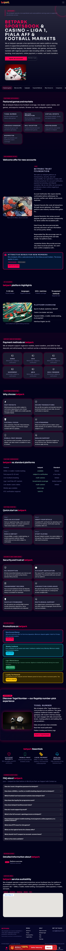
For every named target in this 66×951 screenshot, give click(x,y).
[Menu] (63, 2)
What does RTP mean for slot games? (17, 825)
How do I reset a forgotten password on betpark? (21, 786)
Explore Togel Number (42, 734)
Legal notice (29, 937)
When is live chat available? (14, 839)
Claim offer (9, 638)
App (40, 934)
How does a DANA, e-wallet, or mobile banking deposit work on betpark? (29, 791)
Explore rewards (11, 679)
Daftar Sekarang (36, 947)
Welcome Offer (18, 88)
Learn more (9, 653)
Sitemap (41, 939)
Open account (42, 930)
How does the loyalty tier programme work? (20, 800)
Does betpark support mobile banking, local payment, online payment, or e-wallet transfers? (30, 819)
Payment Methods (37, 88)
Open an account (16, 58)
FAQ (40, 937)
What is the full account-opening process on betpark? (23, 814)
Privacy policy (29, 934)
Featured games (7, 88)
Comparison (59, 88)
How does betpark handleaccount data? (18, 805)
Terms (27, 932)
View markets (10, 667)
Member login (32, 58)
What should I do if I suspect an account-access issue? (23, 834)
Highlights (27, 88)
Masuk (49, 947)
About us (28, 930)
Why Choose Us (49, 88)
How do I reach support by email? (16, 809)
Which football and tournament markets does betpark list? (25, 796)
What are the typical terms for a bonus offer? (20, 829)
